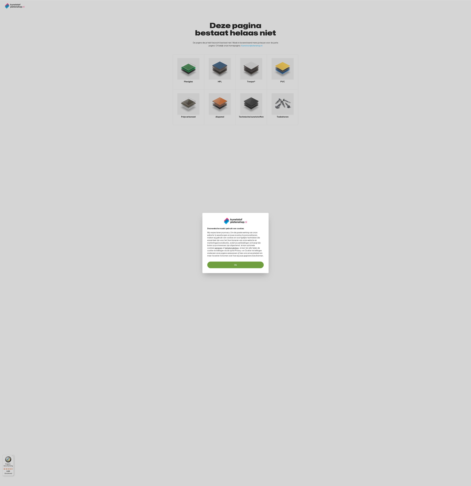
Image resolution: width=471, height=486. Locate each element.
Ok (235, 265)
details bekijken (232, 248)
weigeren (218, 248)
